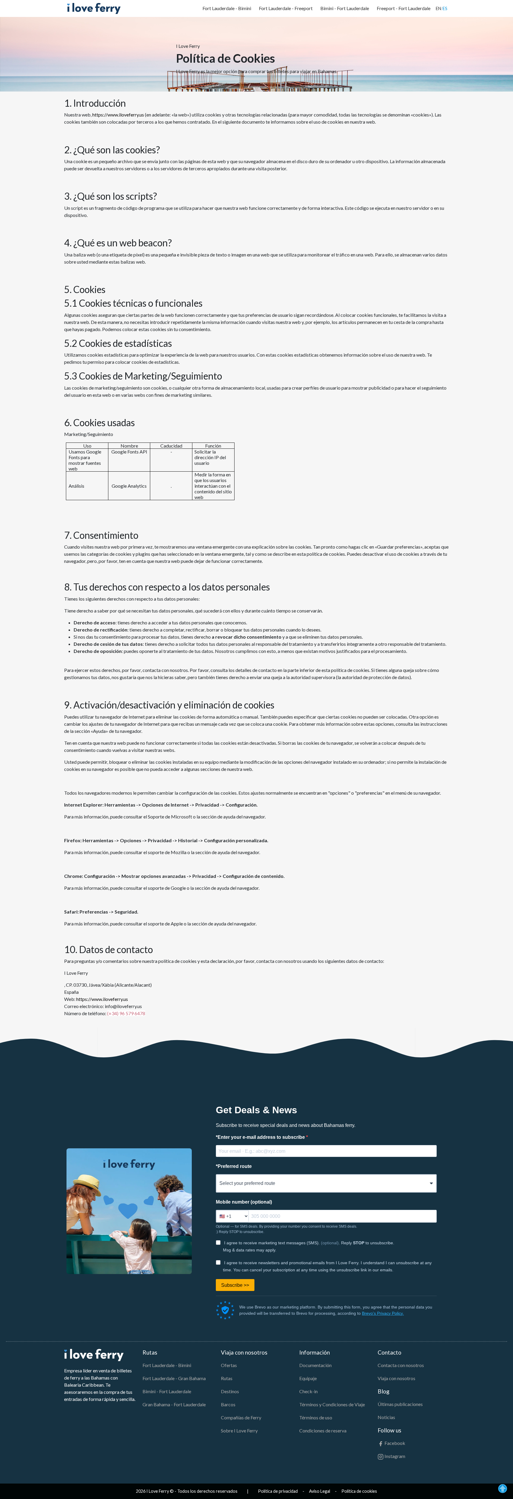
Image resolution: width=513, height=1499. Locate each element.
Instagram (394, 1456)
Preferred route (234, 1166)
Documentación (315, 1365)
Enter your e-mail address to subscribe (261, 1137)
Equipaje (308, 1378)
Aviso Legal (319, 1491)
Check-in (308, 1391)
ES (445, 8)
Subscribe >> (235, 1285)
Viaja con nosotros (396, 1378)
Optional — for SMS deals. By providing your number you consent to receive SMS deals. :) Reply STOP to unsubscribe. (286, 1229)
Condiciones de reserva (322, 1430)
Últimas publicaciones (400, 1404)
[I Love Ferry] (94, 8)
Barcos (228, 1404)
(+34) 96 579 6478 (126, 1013)
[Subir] (502, 1488)
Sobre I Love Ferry (239, 1430)
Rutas (226, 1378)
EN (438, 8)
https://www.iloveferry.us (118, 114)
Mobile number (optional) (244, 1201)
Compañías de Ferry (241, 1417)
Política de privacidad (278, 1491)
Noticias (386, 1417)
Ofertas (229, 1365)
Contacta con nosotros (401, 1365)
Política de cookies (359, 1491)
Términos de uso (315, 1417)
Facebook (394, 1443)
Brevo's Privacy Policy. (383, 1313)
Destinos (230, 1391)
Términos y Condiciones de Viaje (332, 1404)
